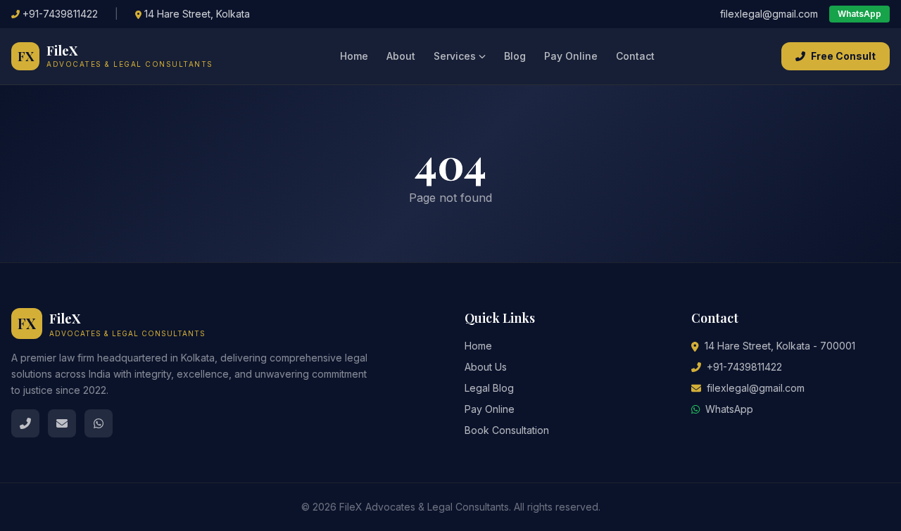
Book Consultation (507, 430)
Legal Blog (489, 388)
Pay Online (571, 56)
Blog (515, 56)
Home (354, 56)
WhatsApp (859, 13)
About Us (486, 367)
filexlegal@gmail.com (769, 14)
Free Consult (843, 56)
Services (455, 56)
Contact (635, 56)
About (400, 56)
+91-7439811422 (60, 14)
